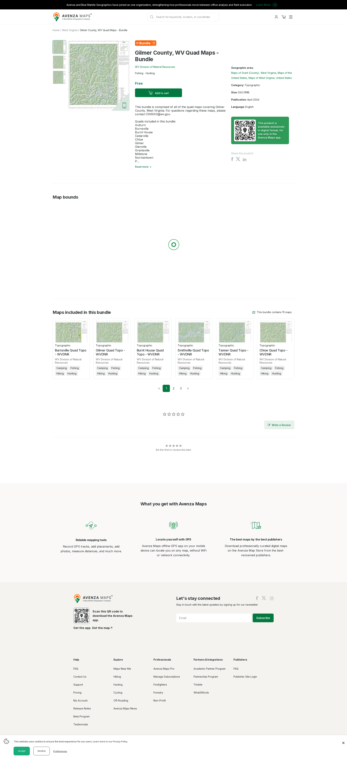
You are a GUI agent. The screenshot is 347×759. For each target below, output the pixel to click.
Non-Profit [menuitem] (159, 700)
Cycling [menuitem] (117, 692)
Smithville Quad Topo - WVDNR (193, 352)
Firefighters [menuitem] (160, 684)
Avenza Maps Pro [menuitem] (163, 668)
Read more (142, 166)
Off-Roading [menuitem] (120, 700)
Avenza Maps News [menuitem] (125, 708)
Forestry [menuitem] (158, 692)
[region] (173, 245)
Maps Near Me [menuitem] (122, 668)
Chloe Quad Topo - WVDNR (274, 352)
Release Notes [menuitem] (82, 708)
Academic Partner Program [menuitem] (210, 668)
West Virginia (70, 30)
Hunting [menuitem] (118, 684)
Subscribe (263, 618)
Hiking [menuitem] (117, 676)
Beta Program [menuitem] (81, 716)
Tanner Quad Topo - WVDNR (233, 352)
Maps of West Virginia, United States (270, 77)
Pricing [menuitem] (77, 692)
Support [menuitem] (78, 684)
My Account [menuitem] (80, 700)
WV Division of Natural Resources (155, 66)
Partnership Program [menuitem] (206, 676)
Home (56, 30)
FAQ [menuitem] (75, 668)
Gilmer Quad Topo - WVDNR (110, 352)
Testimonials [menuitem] (80, 724)
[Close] (343, 741)
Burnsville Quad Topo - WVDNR (70, 352)
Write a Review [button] (281, 425)
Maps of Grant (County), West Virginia (253, 72)
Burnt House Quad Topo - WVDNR (150, 352)
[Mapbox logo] (62, 285)
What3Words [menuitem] (201, 692)
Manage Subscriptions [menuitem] (166, 676)
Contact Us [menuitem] (79, 676)
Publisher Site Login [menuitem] (245, 676)
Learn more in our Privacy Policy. (110, 741)
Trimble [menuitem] (198, 684)
